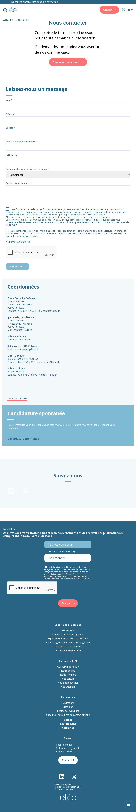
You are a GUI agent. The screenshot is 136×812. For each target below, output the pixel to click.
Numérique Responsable (68, 650)
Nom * (9, 100)
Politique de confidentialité (68, 787)
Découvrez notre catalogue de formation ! (35, 1)
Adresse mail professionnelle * (21, 141)
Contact (107, 9)
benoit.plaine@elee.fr (79, 222)
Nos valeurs (68, 679)
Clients (68, 719)
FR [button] (128, 9)
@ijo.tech (27, 329)
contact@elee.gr (48, 374)
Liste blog (68, 707)
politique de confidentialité (78, 579)
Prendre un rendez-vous (66, 62)
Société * (10, 127)
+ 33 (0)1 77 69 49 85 (29, 310)
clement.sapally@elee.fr (26, 349)
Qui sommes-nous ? (68, 667)
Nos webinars (68, 687)
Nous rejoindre (68, 675)
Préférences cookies (64, 789)
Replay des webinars (68, 711)
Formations (68, 630)
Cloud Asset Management (68, 646)
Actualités (68, 727)
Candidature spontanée (23, 438)
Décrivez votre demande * (19, 183)
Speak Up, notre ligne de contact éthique (68, 715)
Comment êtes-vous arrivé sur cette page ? (27, 168)
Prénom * (10, 114)
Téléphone (11, 155)
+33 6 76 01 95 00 (27, 374)
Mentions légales (63, 784)
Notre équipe (68, 671)
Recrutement (68, 723)
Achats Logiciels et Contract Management (68, 642)
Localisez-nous (17, 398)
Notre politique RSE (68, 683)
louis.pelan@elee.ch (49, 362)
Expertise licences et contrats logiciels (68, 638)
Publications (68, 703)
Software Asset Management (68, 634)
